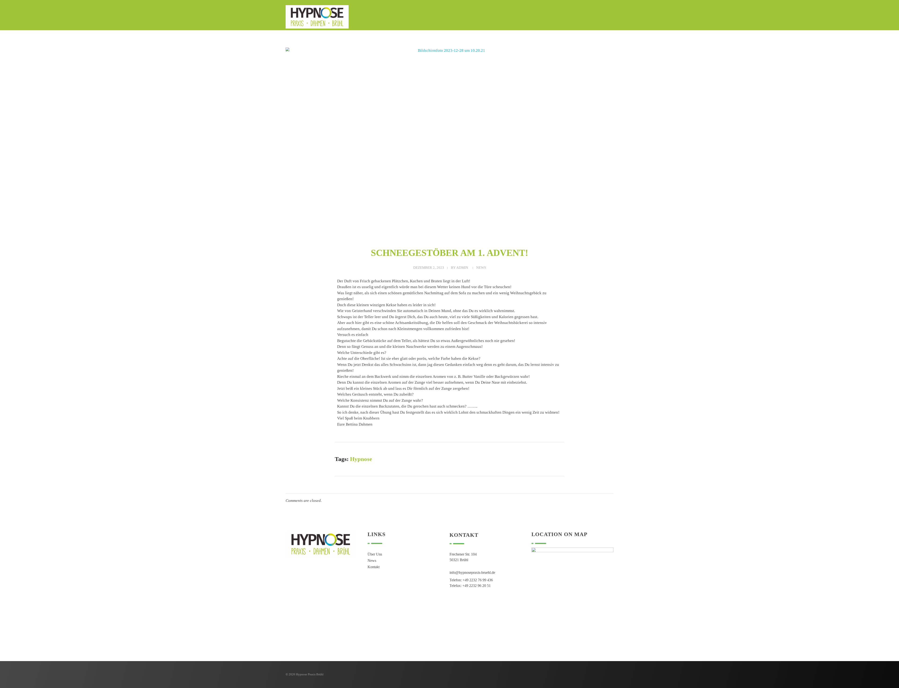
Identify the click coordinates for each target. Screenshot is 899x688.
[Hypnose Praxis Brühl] (317, 17)
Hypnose (361, 459)
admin (462, 267)
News (481, 267)
